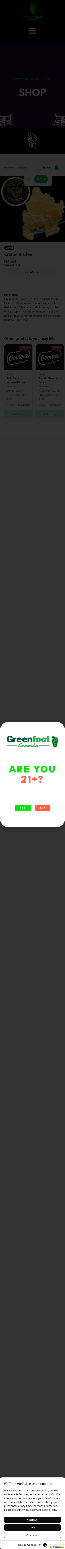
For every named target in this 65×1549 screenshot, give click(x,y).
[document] (32, 774)
